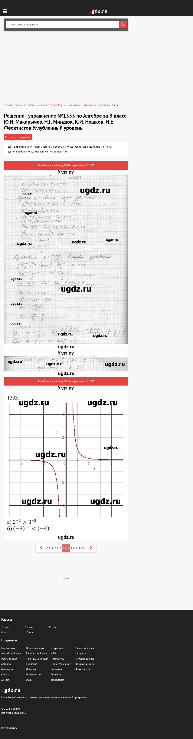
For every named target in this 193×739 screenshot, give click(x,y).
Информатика (34, 674)
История (31, 669)
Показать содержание (18, 137)
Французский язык (37, 658)
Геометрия (7, 669)
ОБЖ (28, 679)
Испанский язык (84, 648)
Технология (57, 679)
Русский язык (9, 658)
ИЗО (53, 653)
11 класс (54, 627)
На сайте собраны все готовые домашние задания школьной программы (44, 697)
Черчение (56, 669)
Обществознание (61, 664)
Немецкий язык (35, 648)
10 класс (30, 632)
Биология (31, 664)
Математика (8, 648)
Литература (57, 658)
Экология (56, 674)
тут (110, 146)
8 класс (5, 632)
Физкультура (82, 669)
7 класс (5, 627)
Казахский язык (84, 664)
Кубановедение (84, 658)
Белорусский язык (36, 653)
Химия (5, 679)
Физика (5, 674)
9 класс (29, 627)
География (57, 648)
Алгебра (6, 664)
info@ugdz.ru (9, 727)
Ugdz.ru (15, 708)
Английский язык (11, 653)
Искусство (81, 653)
